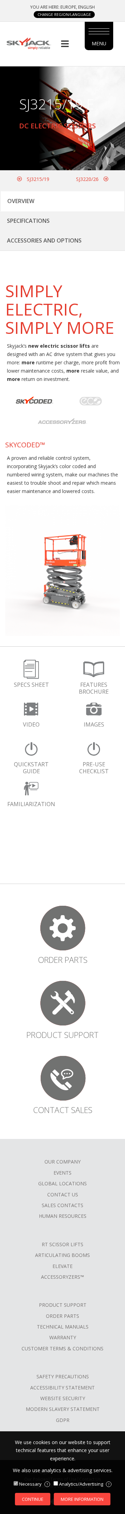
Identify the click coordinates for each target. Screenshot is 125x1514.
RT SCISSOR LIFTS (62, 1244)
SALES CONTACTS (62, 1205)
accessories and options (44, 240)
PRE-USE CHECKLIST (94, 768)
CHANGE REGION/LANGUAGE (64, 14)
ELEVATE (62, 1266)
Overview (20, 201)
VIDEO (31, 724)
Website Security (62, 1398)
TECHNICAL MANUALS (63, 1326)
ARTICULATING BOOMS (62, 1255)
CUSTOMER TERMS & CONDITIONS (62, 1348)
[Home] (28, 43)
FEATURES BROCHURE (94, 688)
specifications (28, 221)
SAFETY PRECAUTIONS (62, 1376)
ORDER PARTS (62, 1316)
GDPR (62, 1420)
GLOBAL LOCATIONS (62, 1183)
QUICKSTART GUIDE (31, 768)
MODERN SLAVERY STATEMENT (63, 1409)
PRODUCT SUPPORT (62, 1305)
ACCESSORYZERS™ (62, 1277)
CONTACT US (62, 1194)
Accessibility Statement (62, 1387)
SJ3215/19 (37, 179)
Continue (32, 1499)
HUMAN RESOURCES (62, 1216)
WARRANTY (62, 1337)
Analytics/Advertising (84, 1484)
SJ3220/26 (88, 179)
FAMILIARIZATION (31, 804)
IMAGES (94, 724)
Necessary (33, 1484)
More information (82, 1499)
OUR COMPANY (62, 1161)
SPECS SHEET (31, 684)
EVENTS (62, 1172)
